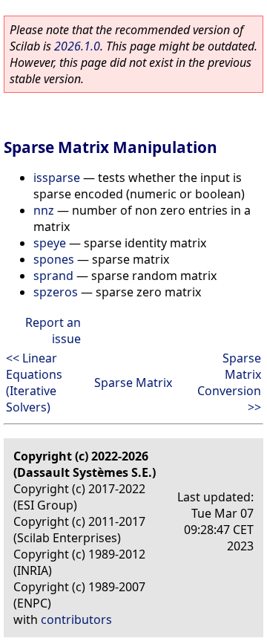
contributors (76, 619)
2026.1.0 (77, 46)
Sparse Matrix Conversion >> (229, 382)
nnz (43, 210)
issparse (56, 177)
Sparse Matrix (133, 382)
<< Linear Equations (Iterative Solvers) (34, 382)
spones (53, 259)
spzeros (55, 292)
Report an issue (53, 330)
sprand (53, 275)
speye (49, 243)
